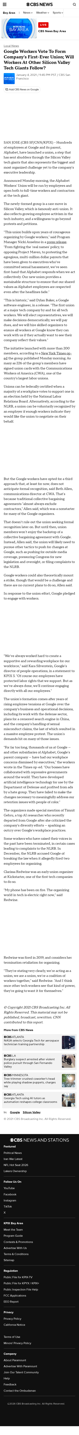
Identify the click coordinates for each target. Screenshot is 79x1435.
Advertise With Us (15, 1248)
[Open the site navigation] (14, 4)
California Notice (14, 1324)
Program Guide (13, 1235)
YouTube (9, 1188)
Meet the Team (13, 1229)
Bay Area (9, 13)
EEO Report (11, 1301)
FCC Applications (15, 1295)
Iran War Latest (13, 1159)
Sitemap (9, 1260)
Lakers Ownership (15, 1171)
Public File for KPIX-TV (18, 1277)
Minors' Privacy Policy (17, 1343)
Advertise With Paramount (20, 1366)
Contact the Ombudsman (20, 1390)
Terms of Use (12, 1336)
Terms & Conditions (16, 1254)
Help (7, 1378)
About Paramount (15, 1360)
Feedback (10, 1384)
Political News (13, 1152)
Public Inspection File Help (21, 1289)
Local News (11, 45)
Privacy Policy (12, 1318)
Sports (57, 13)
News (27, 13)
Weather (42, 13)
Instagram (10, 1200)
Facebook (10, 1194)
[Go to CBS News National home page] (39, 4)
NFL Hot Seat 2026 (16, 1165)
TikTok (8, 1206)
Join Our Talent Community (21, 1372)
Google (15, 1112)
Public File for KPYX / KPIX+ (21, 1283)
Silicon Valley (32, 1112)
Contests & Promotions (18, 1242)
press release (57, 242)
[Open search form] (74, 4)
